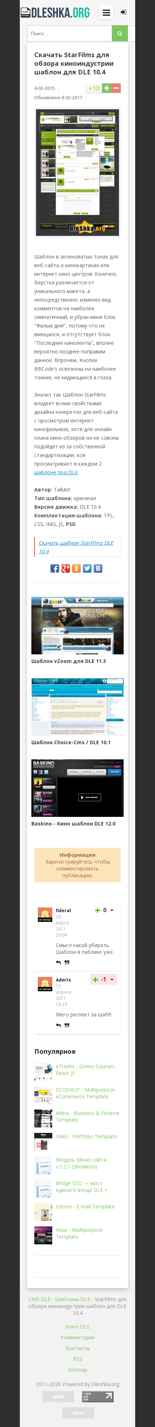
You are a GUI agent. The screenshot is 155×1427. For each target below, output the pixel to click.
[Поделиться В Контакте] (98, 568)
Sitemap (77, 1369)
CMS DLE (39, 1299)
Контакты (78, 1348)
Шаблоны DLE (72, 1299)
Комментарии (77, 1337)
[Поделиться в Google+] (65, 568)
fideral (63, 910)
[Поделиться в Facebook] (54, 568)
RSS (77, 1358)
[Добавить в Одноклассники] (76, 568)
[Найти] (120, 33)
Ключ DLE (78, 1326)
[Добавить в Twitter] (87, 568)
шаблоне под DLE (56, 472)
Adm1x (63, 980)
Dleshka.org (56, 12)
